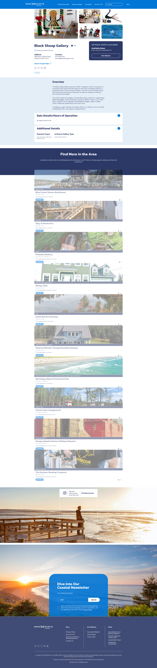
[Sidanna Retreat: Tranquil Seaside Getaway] (78, 334)
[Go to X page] (38, 68)
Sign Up (93, 600)
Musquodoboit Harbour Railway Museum (56, 441)
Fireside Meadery (44, 254)
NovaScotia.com (74, 662)
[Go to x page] (41, 646)
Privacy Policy (87, 609)
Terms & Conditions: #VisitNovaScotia (72, 637)
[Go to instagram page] (42, 68)
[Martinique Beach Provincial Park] (78, 365)
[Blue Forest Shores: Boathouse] (78, 179)
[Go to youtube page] (44, 646)
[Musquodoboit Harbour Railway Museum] (78, 428)
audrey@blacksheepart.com (64, 58)
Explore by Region (77, 4)
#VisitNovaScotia (87, 493)
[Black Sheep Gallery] (56, 24)
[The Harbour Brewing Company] (78, 459)
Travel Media (91, 634)
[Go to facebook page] (35, 68)
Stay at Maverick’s (45, 223)
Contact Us (69, 641)
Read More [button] (40, 200)
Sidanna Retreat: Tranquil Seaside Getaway (57, 347)
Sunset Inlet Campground (48, 410)
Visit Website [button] (106, 56)
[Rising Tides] (78, 272)
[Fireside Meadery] (78, 241)
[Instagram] (64, 494)
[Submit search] (107, 4)
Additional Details (48, 128)
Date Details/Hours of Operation (57, 115)
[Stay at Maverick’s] (78, 210)
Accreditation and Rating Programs (114, 633)
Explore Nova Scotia (63, 4)
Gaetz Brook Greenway (47, 316)
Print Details (37, 72)
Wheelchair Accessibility (112, 643)
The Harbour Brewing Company (51, 472)
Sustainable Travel (114, 640)
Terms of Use (70, 634)
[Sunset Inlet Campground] (78, 397)
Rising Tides (42, 285)
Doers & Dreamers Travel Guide (114, 637)
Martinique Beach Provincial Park (52, 379)
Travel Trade (91, 637)
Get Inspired (88, 4)
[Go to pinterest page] (47, 646)
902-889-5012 (60, 56)
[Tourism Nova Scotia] (35, 4)
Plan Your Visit (99, 4)
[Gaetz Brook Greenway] (78, 303)
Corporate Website (93, 632)
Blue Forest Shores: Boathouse (51, 192)
